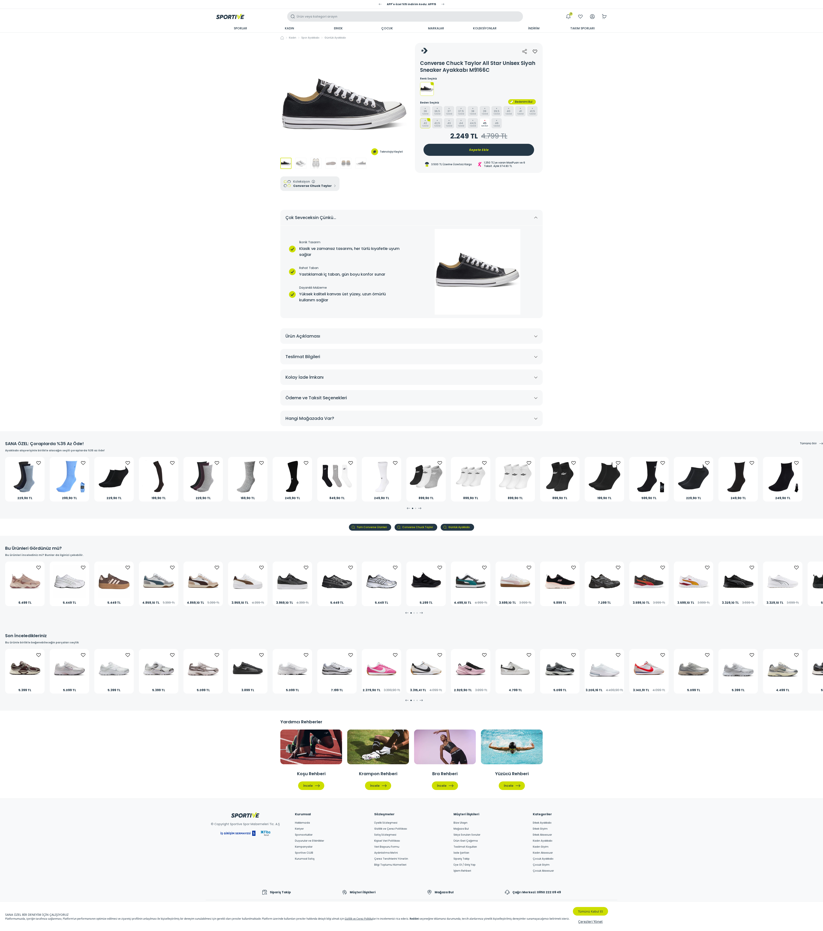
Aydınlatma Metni (386, 852)
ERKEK (338, 28)
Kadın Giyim (540, 846)
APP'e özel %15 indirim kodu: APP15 (411, 4)
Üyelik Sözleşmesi (385, 822)
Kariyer (299, 828)
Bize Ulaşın (460, 822)
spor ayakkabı (310, 37)
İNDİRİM (533, 28)
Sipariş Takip (462, 858)
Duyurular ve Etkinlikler (309, 840)
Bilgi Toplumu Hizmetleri (390, 864)
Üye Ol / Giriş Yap (465, 864)
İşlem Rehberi (462, 870)
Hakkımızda (302, 822)
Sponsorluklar (303, 834)
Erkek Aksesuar (542, 834)
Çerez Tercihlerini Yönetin (391, 858)
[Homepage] (230, 16)
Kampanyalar (303, 846)
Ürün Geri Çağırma (466, 840)
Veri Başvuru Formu (386, 846)
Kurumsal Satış (304, 858)
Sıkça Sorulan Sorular (467, 834)
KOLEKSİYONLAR (485, 28)
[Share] (524, 51)
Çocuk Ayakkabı (543, 858)
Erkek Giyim (540, 828)
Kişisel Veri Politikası (387, 840)
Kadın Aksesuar (543, 852)
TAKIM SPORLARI (582, 28)
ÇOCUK (387, 28)
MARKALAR (436, 28)
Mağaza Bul (461, 828)
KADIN (289, 28)
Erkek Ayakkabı (542, 822)
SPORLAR (240, 28)
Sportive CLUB (304, 852)
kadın (292, 37)
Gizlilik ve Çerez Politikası (390, 828)
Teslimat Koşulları (465, 846)
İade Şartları (461, 852)
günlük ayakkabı (335, 37)
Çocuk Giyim (541, 864)
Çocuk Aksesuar (543, 870)
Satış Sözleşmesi (385, 834)
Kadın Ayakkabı (542, 840)
